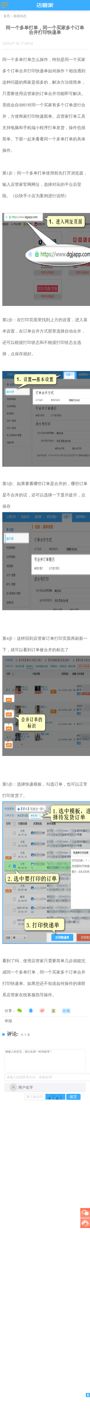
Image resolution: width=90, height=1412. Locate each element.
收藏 (66, 1011)
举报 (8, 1021)
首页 (6, 16)
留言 (73, 1097)
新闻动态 (20, 16)
